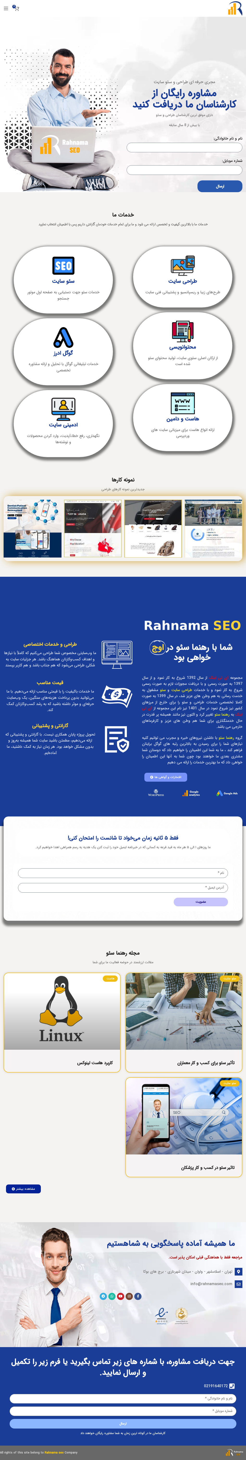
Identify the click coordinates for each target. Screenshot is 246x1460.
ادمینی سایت (63, 425)
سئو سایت (63, 281)
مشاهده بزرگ (188, 504)
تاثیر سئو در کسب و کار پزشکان (208, 1167)
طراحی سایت (182, 281)
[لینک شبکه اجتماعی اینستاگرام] (129, 1296)
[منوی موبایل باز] (6, 8)
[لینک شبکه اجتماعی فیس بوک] (137, 1296)
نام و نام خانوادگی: (227, 138)
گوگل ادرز (63, 353)
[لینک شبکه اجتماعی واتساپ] (112, 1296)
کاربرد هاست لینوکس (95, 1063)
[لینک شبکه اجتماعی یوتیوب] (120, 1296)
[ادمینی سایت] (63, 409)
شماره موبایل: (232, 161)
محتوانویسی (182, 347)
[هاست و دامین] (183, 403)
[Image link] (234, 1453)
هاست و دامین (182, 419)
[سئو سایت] (63, 266)
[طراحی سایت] (183, 266)
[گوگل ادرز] (63, 337)
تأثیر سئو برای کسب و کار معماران (206, 1063)
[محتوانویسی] (183, 331)
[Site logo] (235, 8)
